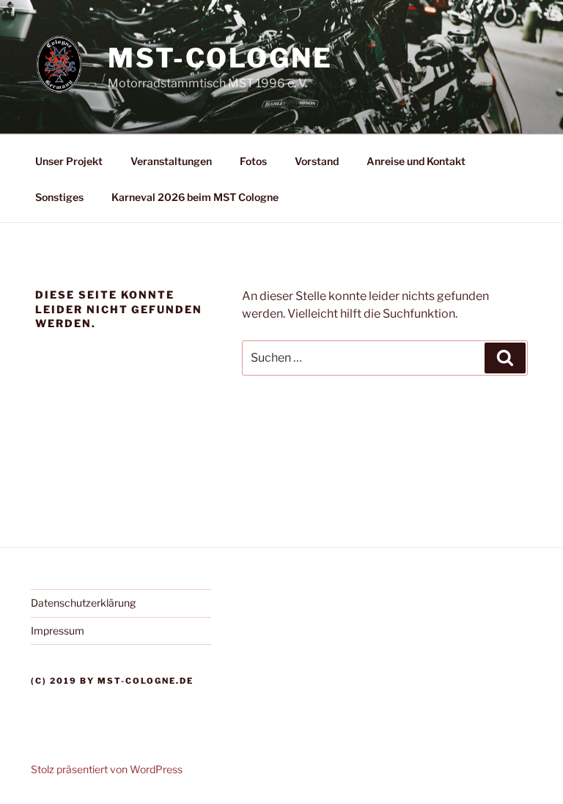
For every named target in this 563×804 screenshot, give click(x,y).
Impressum (57, 630)
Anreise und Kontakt (416, 161)
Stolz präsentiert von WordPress (107, 769)
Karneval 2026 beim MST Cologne (195, 197)
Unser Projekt (69, 161)
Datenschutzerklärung (83, 602)
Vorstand (317, 161)
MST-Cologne (220, 58)
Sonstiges (59, 197)
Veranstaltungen (171, 161)
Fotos (253, 161)
